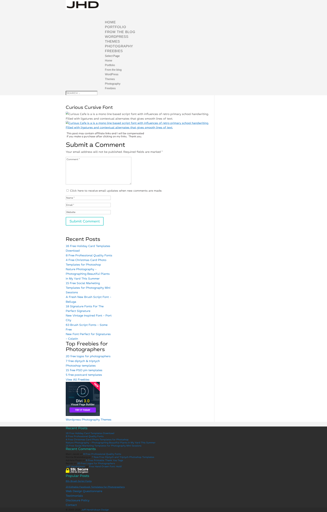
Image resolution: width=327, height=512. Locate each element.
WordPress (116, 36)
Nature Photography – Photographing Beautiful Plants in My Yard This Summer (88, 274)
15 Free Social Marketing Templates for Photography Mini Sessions (88, 288)
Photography (119, 46)
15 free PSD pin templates (84, 370)
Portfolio (110, 65)
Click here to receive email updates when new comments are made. (116, 190)
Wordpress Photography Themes (88, 419)
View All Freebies (77, 379)
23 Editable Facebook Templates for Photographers (95, 487)
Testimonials (74, 495)
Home (108, 60)
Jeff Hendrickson (75, 466)
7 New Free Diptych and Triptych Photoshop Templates (123, 457)
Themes (112, 41)
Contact (71, 505)
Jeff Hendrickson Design (95, 509)
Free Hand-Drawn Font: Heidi (105, 466)
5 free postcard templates (84, 374)
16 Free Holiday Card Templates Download (90, 433)
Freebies (110, 88)
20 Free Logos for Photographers (96, 463)
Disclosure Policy (77, 500)
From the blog (113, 69)
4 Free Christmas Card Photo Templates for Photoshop (97, 439)
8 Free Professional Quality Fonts (89, 255)
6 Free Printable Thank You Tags (104, 460)
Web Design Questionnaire (84, 491)
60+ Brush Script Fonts (79, 481)
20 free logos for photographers (88, 356)
